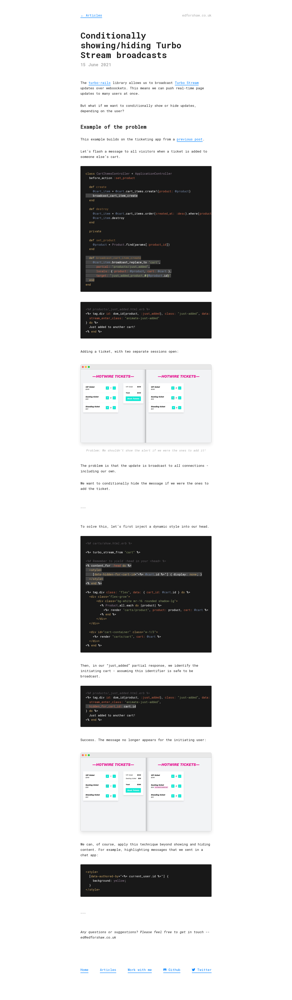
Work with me (140, 969)
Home (84, 969)
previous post (190, 139)
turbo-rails (100, 82)
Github (173, 969)
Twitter (203, 969)
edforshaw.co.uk (197, 15)
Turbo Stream (187, 82)
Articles (91, 15)
